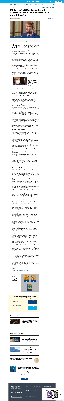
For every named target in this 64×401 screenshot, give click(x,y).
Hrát (26, 281)
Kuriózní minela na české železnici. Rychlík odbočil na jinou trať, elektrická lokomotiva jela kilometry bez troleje (30, 338)
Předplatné (58, 1)
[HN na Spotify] (21, 392)
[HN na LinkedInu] (19, 392)
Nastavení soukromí (36, 389)
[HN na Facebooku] (17, 392)
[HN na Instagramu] (18, 392)
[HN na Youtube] (22, 392)
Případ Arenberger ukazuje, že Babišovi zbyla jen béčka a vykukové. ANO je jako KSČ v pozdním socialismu (30, 321)
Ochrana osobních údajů (37, 386)
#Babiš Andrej (21, 270)
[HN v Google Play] (14, 396)
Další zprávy (24, 378)
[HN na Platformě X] (15, 392)
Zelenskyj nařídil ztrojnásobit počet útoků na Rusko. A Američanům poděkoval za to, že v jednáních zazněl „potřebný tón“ (30, 348)
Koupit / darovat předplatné (47, 386)
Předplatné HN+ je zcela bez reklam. (35, 313)
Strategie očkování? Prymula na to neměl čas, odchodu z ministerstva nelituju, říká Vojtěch (32, 81)
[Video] (14, 84)
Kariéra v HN (27, 390)
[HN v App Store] (19, 396)
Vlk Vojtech (33, 36)
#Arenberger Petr (15, 270)
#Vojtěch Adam (26, 270)
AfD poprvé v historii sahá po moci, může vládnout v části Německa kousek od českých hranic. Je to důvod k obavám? (28, 368)
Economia (27, 389)
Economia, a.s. (16, 387)
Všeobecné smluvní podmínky (37, 390)
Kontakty (27, 386)
